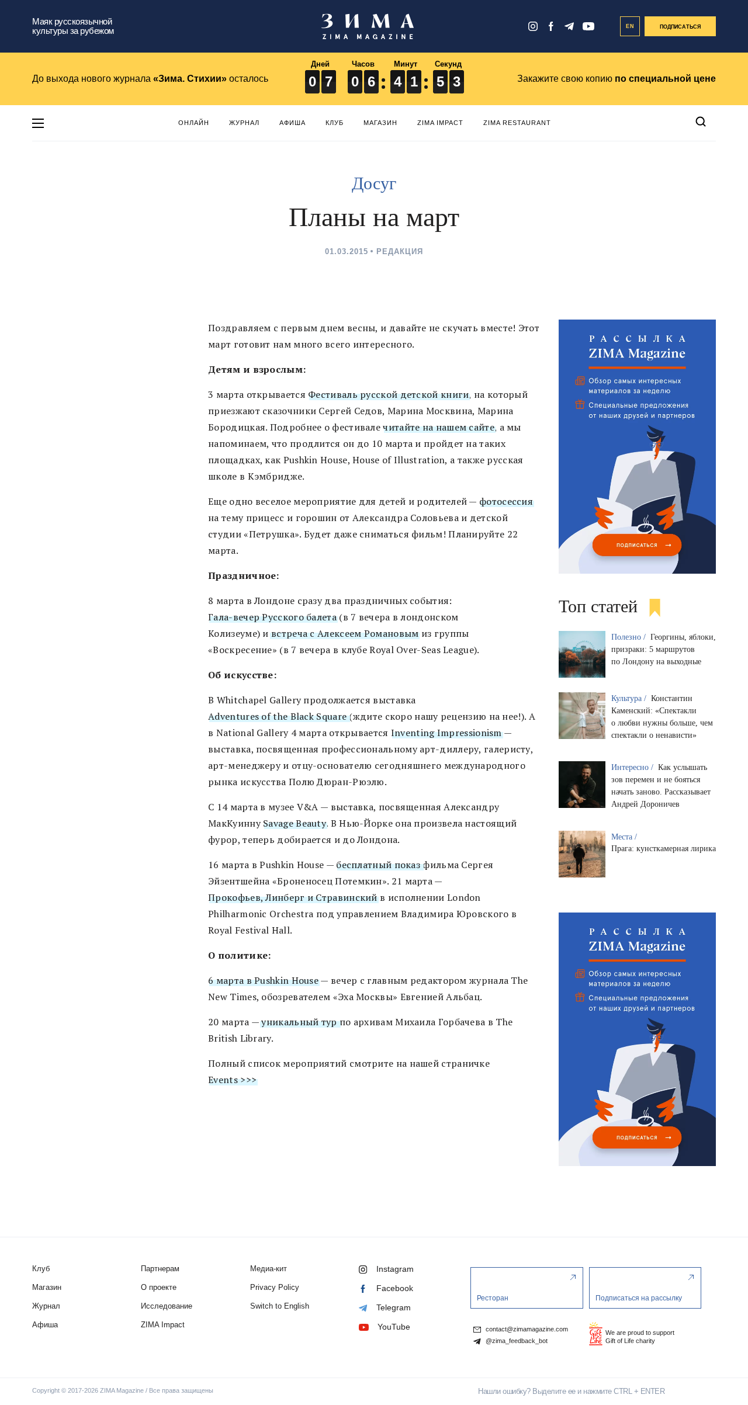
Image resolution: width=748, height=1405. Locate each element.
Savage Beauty (294, 823)
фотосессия (506, 501)
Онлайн (193, 122)
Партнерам (160, 1268)
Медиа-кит (268, 1268)
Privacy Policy (274, 1287)
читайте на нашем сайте (438, 427)
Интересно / (633, 767)
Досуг (374, 183)
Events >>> (232, 1079)
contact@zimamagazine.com (526, 1329)
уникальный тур (299, 1021)
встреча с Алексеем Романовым (344, 633)
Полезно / (629, 637)
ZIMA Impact (440, 122)
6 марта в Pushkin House (263, 980)
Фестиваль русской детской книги (388, 394)
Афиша (292, 122)
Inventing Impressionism (446, 732)
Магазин (380, 122)
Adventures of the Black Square (278, 716)
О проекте (158, 1287)
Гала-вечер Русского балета (272, 616)
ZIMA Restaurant (517, 122)
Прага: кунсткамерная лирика (663, 848)
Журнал (244, 122)
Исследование (166, 1306)
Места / (625, 836)
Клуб (334, 122)
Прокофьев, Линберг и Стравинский (293, 897)
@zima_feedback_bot (516, 1341)
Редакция (399, 251)
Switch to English (279, 1306)
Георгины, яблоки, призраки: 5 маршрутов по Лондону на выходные (663, 649)
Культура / (630, 698)
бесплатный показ (379, 864)
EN (630, 26)
